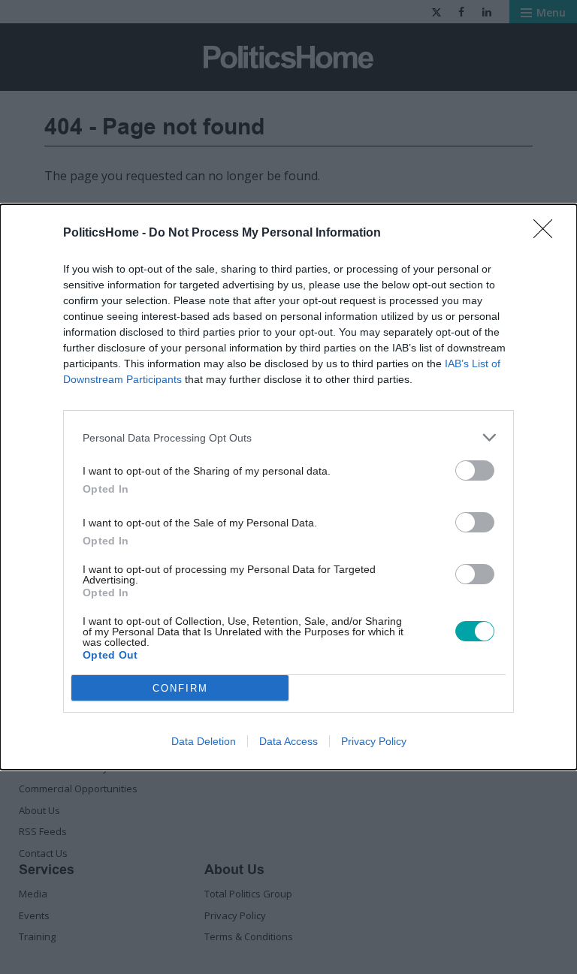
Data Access (288, 741)
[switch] (474, 470)
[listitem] (288, 437)
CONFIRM (180, 688)
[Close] (547, 233)
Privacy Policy (373, 741)
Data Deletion (203, 741)
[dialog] (288, 487)
